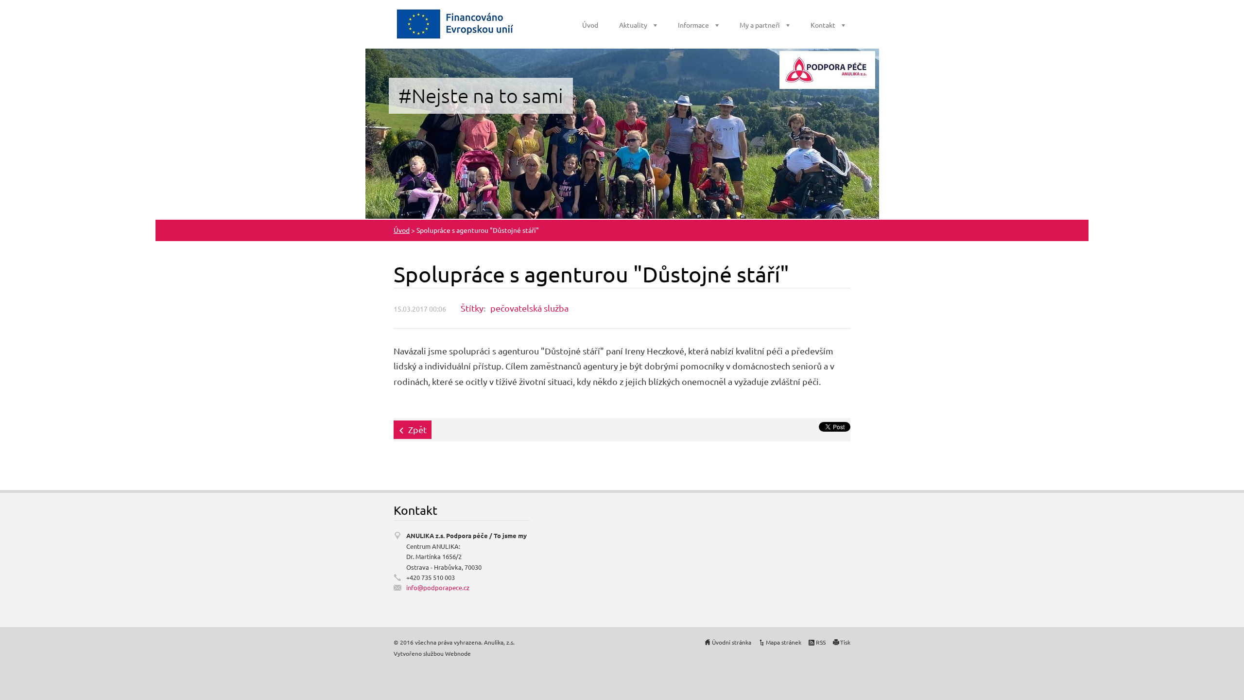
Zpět (417, 429)
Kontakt (823, 24)
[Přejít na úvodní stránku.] (456, 23)
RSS (821, 642)
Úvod (590, 24)
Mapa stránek (783, 642)
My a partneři (760, 24)
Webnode (458, 653)
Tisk (845, 642)
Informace (693, 24)
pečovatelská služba (529, 308)
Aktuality (633, 24)
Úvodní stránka (731, 642)
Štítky (472, 308)
